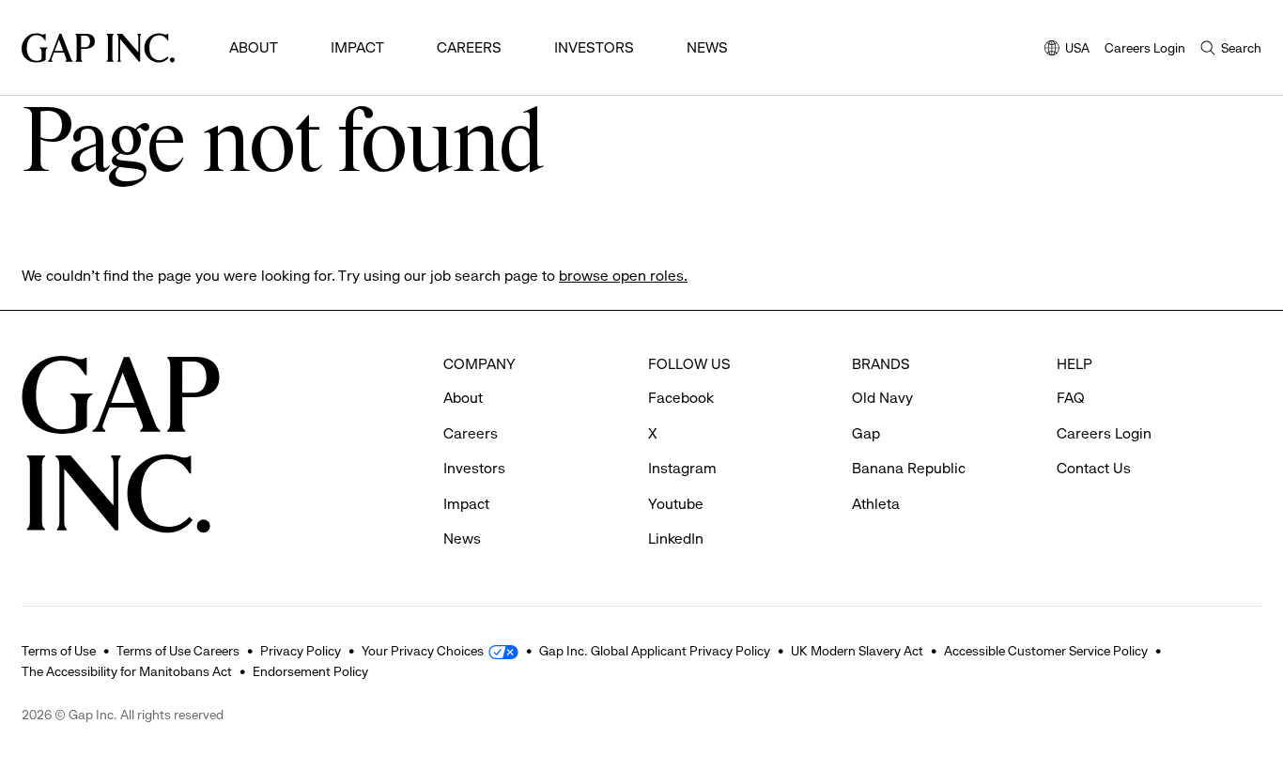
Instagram (682, 468)
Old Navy (882, 398)
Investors (594, 47)
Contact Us (1094, 468)
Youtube (675, 504)
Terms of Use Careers (178, 650)
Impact (357, 47)
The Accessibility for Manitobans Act (127, 671)
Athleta (876, 504)
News (707, 47)
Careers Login (1145, 47)
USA (1067, 49)
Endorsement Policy (310, 671)
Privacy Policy (300, 650)
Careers (469, 47)
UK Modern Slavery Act (857, 650)
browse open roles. (623, 276)
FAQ (1071, 398)
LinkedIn (675, 538)
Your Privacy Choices (423, 650)
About (253, 47)
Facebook (681, 398)
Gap (866, 433)
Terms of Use (59, 650)
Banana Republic (909, 468)
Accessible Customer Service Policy (1046, 650)
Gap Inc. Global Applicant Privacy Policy (654, 650)
